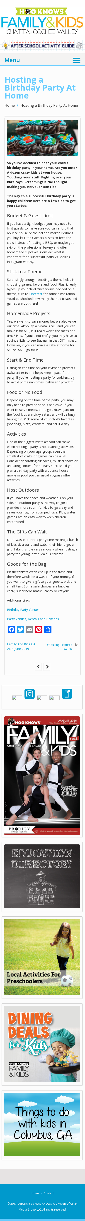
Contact (49, 1193)
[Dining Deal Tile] (42, 1080)
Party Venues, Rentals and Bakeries (33, 619)
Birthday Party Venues (23, 609)
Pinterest (35, 294)
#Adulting (53, 645)
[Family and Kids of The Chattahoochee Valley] (42, 30)
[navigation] (42, 59)
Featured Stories (66, 647)
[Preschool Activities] (42, 993)
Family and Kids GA (21, 644)
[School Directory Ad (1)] (42, 906)
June (18, 648)
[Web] (42, 1154)
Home (10, 105)
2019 (25, 648)
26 (10, 648)
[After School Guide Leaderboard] (42, 49)
